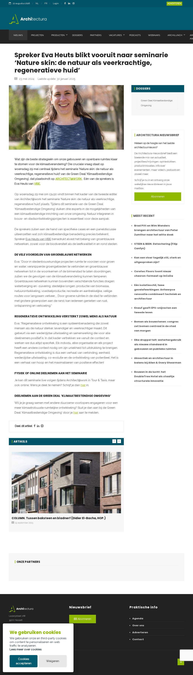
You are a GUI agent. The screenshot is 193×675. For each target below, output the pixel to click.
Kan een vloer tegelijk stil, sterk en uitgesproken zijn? (157, 260)
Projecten (37, 35)
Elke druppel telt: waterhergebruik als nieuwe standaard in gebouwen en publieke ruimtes (157, 344)
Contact (138, 639)
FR (45, 3)
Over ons (138, 625)
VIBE (37, 183)
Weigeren (52, 661)
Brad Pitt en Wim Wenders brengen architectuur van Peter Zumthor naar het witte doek (156, 230)
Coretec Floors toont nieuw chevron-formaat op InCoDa (153, 274)
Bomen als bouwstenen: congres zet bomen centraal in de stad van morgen (156, 326)
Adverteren (174, 3)
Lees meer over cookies (25, 649)
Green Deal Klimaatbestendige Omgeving (156, 103)
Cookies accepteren (23, 661)
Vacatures (115, 35)
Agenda (137, 618)
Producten (58, 35)
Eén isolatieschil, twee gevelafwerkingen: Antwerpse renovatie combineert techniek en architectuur (157, 291)
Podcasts (135, 35)
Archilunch (175, 35)
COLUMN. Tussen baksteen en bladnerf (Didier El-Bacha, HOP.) (59, 518)
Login (56, 3)
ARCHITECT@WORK (68, 179)
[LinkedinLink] (70, 3)
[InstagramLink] (74, 3)
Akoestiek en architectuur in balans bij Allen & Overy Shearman (157, 360)
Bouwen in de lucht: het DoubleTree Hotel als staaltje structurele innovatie (154, 376)
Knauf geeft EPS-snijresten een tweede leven (155, 310)
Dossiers (77, 35)
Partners (95, 35)
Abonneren (158, 196)
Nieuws (18, 35)
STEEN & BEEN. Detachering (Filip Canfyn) (156, 246)
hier (83, 385)
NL (37, 3)
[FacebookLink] (66, 3)
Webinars (154, 35)
